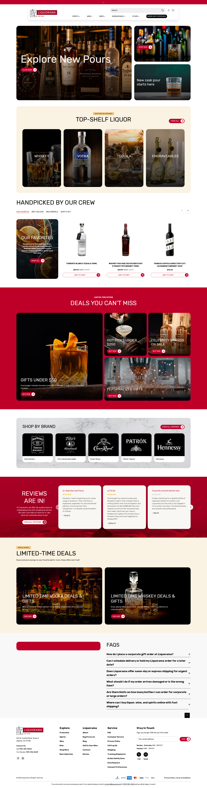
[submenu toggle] (81, 16)
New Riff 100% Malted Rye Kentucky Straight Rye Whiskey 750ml (126, 264)
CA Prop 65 (112, 746)
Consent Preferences (117, 767)
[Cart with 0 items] (174, 10)
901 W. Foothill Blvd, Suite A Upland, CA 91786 (28, 739)
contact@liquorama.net (112, 784)
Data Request (113, 763)
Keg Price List (89, 737)
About (85, 733)
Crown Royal (95, 459)
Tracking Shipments (116, 754)
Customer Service (115, 737)
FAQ (109, 733)
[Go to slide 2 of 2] (188, 210)
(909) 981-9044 (129, 784)
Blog (85, 741)
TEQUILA (124, 156)
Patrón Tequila (129, 459)
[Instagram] (23, 758)
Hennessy (160, 459)
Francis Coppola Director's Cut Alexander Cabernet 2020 (170, 264)
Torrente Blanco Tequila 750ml (81, 263)
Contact (86, 750)
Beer (62, 746)
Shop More (64, 750)
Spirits (63, 737)
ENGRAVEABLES (165, 156)
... (103, 2)
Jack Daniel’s (29, 459)
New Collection (66, 754)
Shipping (111, 750)
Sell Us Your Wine (90, 746)
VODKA (83, 156)
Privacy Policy (113, 741)
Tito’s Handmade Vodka (66, 459)
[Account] (168, 10)
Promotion (64, 733)
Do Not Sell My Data (116, 758)
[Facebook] (18, 758)
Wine (62, 741)
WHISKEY (41, 156)
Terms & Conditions (183, 778)
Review (86, 754)
